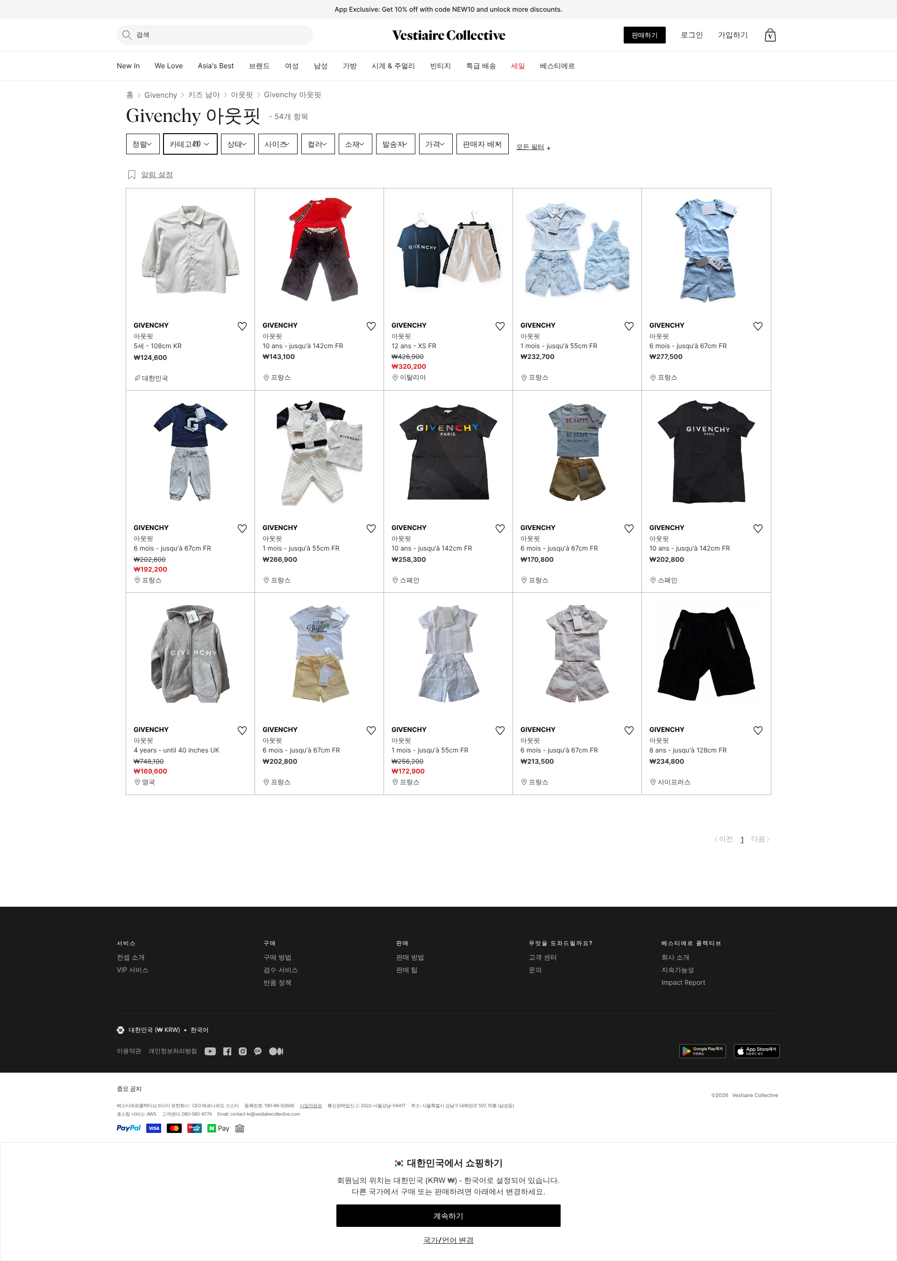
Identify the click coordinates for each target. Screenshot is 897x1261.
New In (128, 65)
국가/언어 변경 (448, 1240)
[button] (770, 35)
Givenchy (160, 95)
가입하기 (733, 34)
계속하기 (448, 1215)
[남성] (335, 66)
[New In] (147, 66)
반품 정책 (277, 983)
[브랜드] (277, 66)
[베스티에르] (582, 66)
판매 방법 (410, 957)
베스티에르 (557, 65)
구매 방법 (277, 957)
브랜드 (259, 65)
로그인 (692, 34)
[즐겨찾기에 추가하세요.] (242, 326)
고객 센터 (543, 957)
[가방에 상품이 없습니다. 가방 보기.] (770, 35)
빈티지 (440, 65)
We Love (169, 65)
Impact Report (683, 983)
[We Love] (190, 66)
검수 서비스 (280, 970)
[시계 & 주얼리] (423, 66)
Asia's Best (216, 65)
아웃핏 (242, 94)
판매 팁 (407, 970)
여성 (292, 65)
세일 (518, 65)
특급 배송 (481, 65)
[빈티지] (459, 66)
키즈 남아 (204, 94)
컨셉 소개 (131, 957)
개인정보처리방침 (173, 1051)
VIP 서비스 (133, 970)
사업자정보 (311, 1106)
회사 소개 (676, 957)
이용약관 (129, 1051)
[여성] (306, 66)
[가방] (364, 66)
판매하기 (645, 35)
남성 (321, 65)
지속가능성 (678, 970)
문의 (535, 970)
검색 (143, 34)
